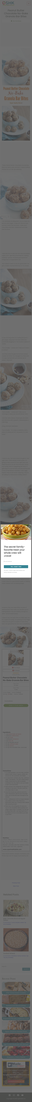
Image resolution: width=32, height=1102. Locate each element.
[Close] (29, 526)
